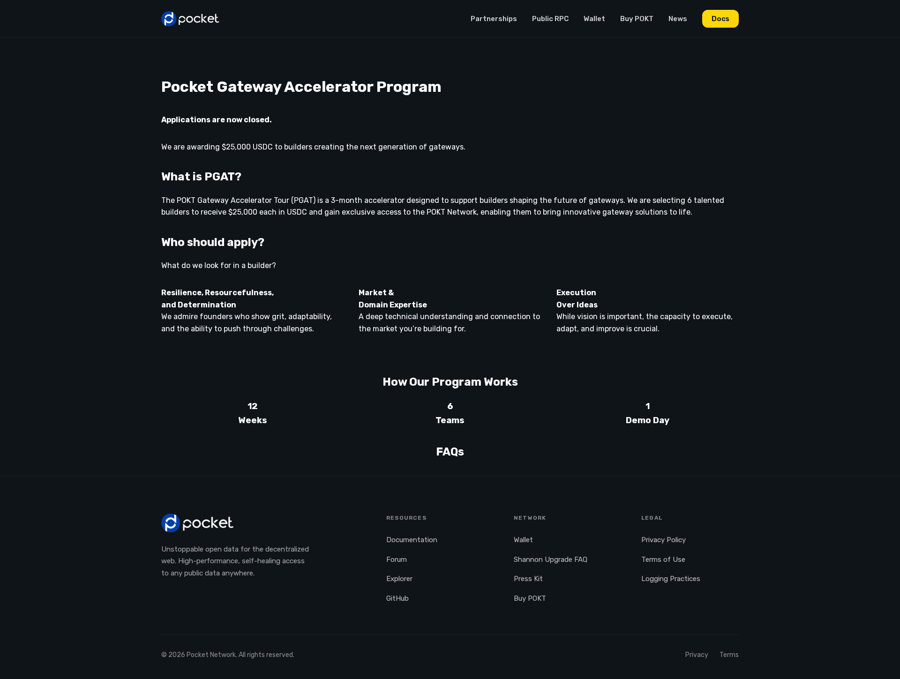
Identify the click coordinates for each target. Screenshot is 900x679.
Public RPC (550, 19)
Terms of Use (663, 559)
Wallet (594, 19)
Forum (396, 559)
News (677, 19)
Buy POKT (636, 19)
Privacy (696, 655)
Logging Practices (670, 579)
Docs (720, 19)
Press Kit (528, 579)
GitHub (397, 598)
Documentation (411, 540)
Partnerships (494, 19)
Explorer (399, 579)
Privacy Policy (663, 540)
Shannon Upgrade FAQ (550, 559)
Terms (729, 655)
